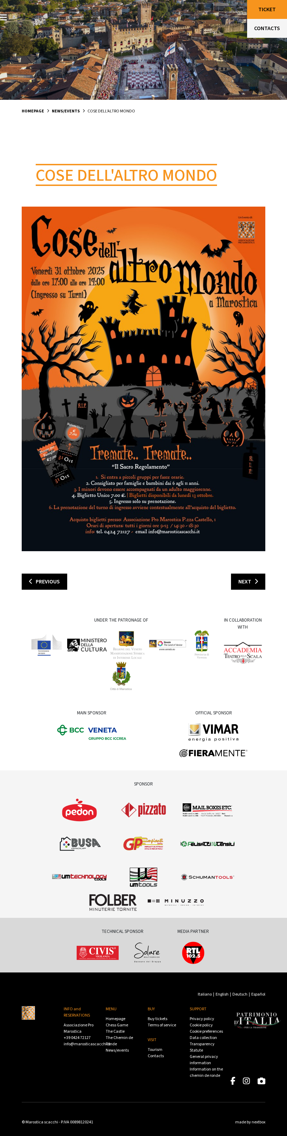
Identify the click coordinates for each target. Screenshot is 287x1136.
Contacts (156, 1056)
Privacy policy (202, 1019)
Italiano (205, 994)
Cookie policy (201, 1025)
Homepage (33, 111)
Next (246, 582)
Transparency (202, 1044)
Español (258, 994)
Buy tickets (157, 1019)
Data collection (203, 1038)
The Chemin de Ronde (119, 1041)
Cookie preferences (206, 1031)
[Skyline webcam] (261, 1082)
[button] (3, 17)
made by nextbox (250, 1122)
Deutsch (239, 994)
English (222, 994)
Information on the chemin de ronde (206, 1072)
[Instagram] (246, 1082)
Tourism (155, 1050)
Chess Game (117, 1025)
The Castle (115, 1031)
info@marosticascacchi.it (87, 1044)
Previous (46, 582)
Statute (196, 1050)
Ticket (267, 9)
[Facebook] (232, 1082)
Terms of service (162, 1025)
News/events (66, 111)
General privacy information (204, 1060)
